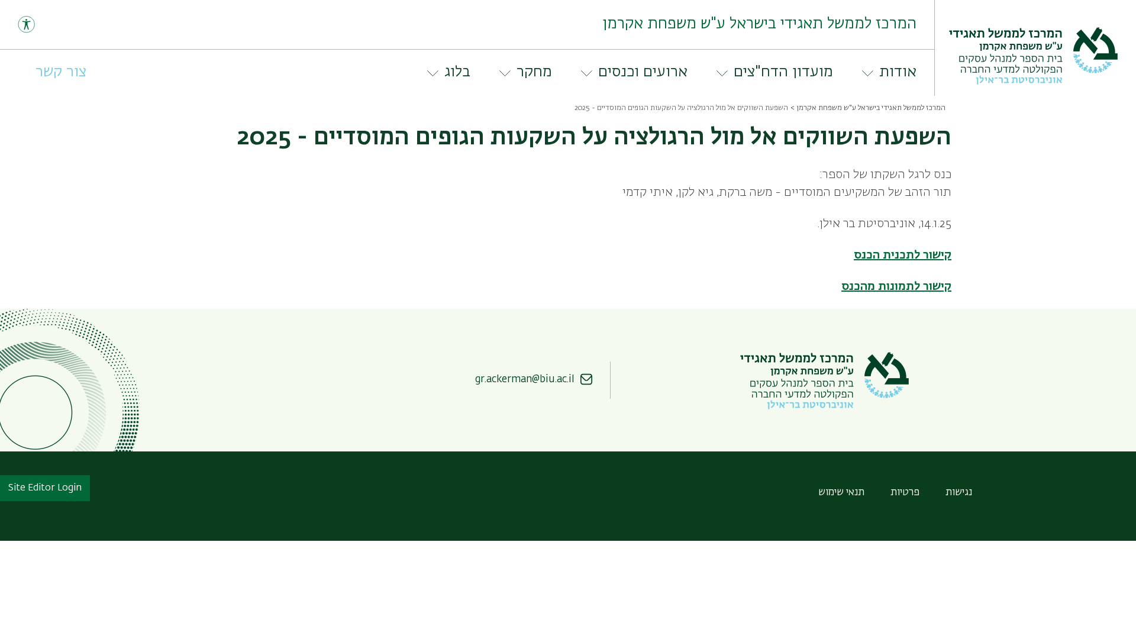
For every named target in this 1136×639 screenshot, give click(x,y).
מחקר (534, 72)
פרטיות (904, 493)
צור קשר (61, 72)
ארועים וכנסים (643, 72)
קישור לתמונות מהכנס (896, 286)
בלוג (457, 72)
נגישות (958, 493)
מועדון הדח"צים (783, 72)
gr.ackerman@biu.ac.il (525, 380)
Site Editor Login (45, 488)
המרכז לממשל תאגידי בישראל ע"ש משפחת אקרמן (870, 108)
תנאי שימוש (841, 493)
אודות (897, 72)
